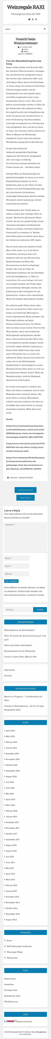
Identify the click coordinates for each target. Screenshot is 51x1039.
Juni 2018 (10, 788)
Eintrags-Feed (10, 990)
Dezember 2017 (12, 822)
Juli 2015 (10, 856)
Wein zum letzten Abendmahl (18, 645)
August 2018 (11, 776)
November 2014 (13, 902)
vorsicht (13, 478)
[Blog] (23, 1021)
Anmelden (9, 984)
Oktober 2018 (11, 765)
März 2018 (10, 805)
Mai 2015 (10, 868)
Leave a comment (25, 54)
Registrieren (10, 978)
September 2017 (13, 839)
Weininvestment (26, 478)
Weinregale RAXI (25, 7)
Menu (8, 29)
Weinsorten (12, 957)
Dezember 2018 (12, 753)
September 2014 (13, 914)
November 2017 (13, 828)
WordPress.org (11, 1001)
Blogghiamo (42, 1032)
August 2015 (11, 851)
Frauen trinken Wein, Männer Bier (20, 656)
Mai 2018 (10, 793)
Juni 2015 (10, 862)
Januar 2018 (11, 816)
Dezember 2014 (12, 896)
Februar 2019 (11, 742)
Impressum (9, 670)
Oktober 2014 (11, 908)
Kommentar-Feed (12, 996)
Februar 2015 (11, 885)
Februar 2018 (11, 811)
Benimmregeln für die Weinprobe (19, 651)
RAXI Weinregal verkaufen (19, 946)
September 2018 (13, 770)
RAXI (26, 49)
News (26, 52)
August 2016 (11, 845)
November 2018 (13, 759)
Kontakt (8, 675)
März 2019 (10, 736)
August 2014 (11, 919)
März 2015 (10, 879)
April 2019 (10, 730)
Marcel (7, 696)
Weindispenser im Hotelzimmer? (19, 630)
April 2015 (10, 874)
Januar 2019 (11, 748)
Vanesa (7, 706)
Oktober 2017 (11, 833)
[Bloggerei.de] (9, 1021)
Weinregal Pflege (15, 952)
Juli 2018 (10, 782)
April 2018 (10, 799)
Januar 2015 (11, 891)
